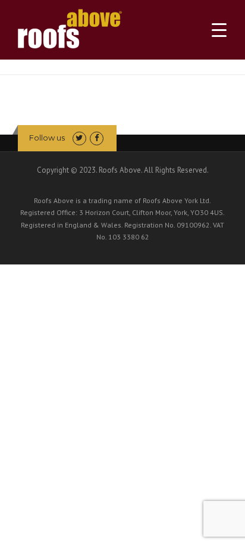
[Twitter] (79, 138)
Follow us (47, 137)
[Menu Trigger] (219, 30)
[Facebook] (96, 138)
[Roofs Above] (70, 25)
